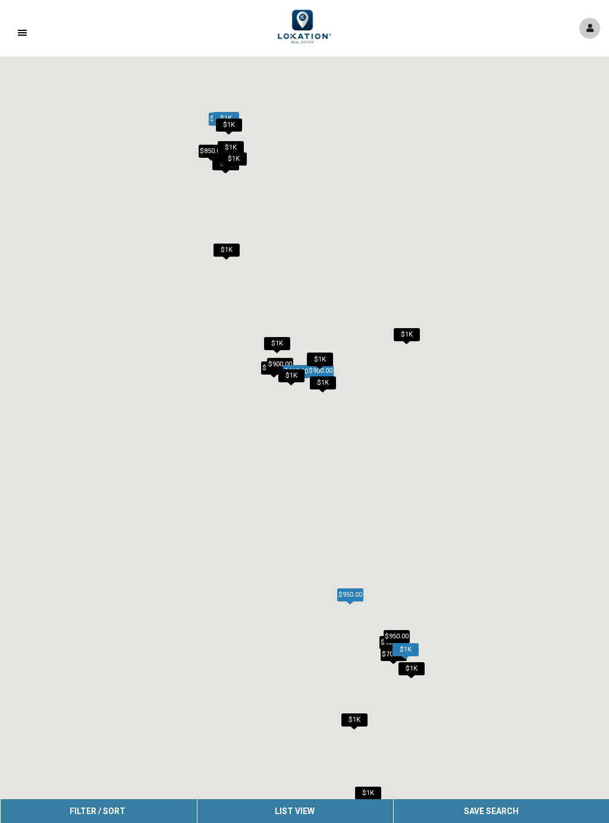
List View (295, 811)
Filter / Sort (97, 811)
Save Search (491, 811)
